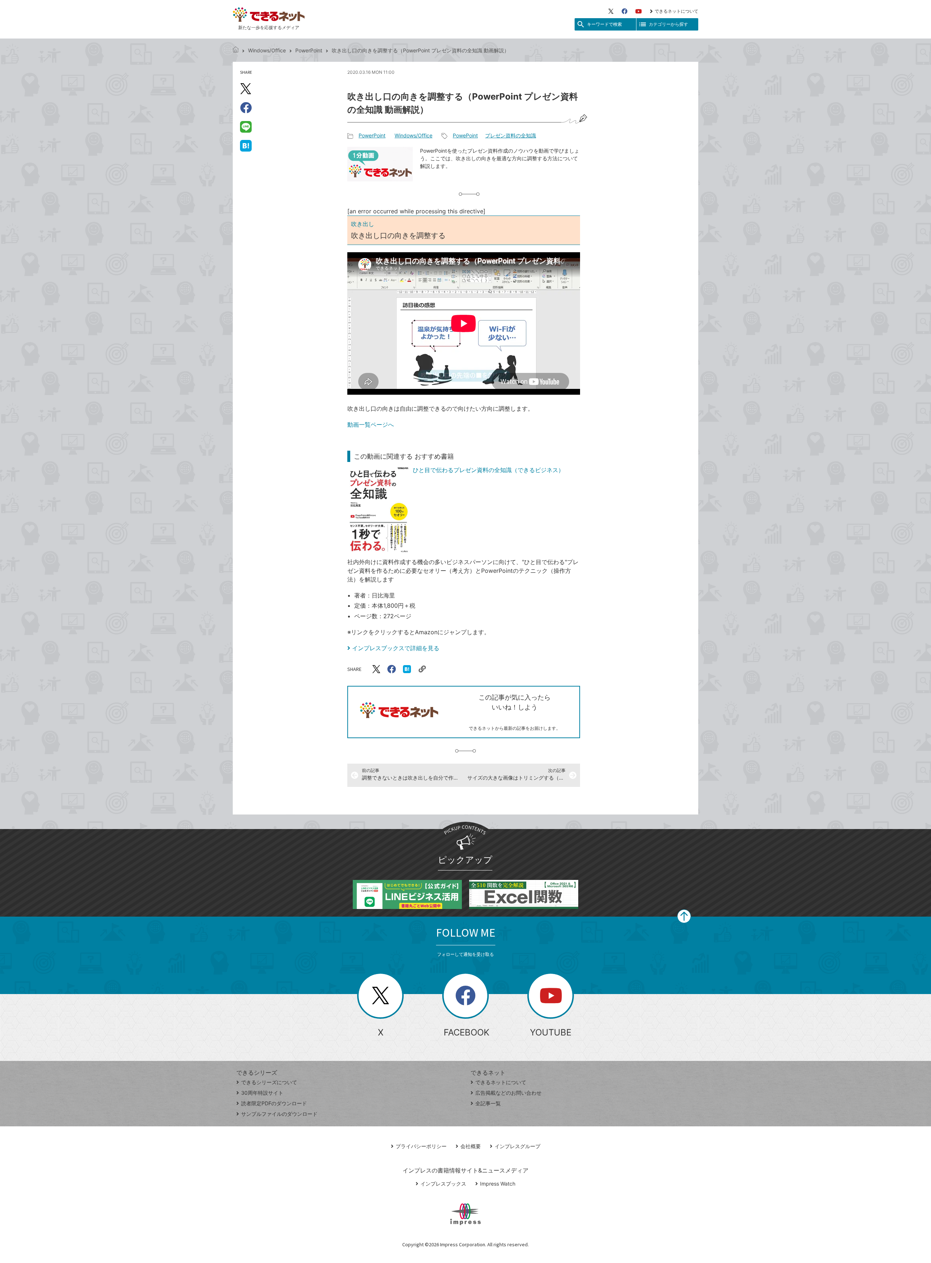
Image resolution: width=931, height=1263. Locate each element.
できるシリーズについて (269, 1082)
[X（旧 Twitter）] (611, 11)
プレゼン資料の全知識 (510, 135)
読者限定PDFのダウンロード (274, 1103)
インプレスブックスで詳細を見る (395, 648)
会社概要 (470, 1146)
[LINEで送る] (246, 126)
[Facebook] (624, 11)
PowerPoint (308, 50)
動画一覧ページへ (370, 424)
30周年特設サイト (262, 1093)
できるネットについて (676, 11)
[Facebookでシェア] (246, 107)
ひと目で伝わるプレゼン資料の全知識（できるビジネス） (488, 470)
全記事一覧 (488, 1103)
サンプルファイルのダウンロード (279, 1114)
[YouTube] (638, 11)
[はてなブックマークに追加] (246, 145)
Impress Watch (497, 1183)
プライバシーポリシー (421, 1146)
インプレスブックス (443, 1183)
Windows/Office (267, 50)
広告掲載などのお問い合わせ (508, 1093)
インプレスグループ (517, 1146)
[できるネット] (236, 50)
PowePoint (465, 135)
